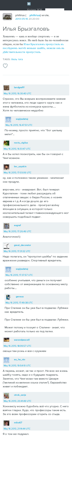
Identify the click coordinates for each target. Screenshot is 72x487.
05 (23, 18)
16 (26, 18)
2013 (18, 18)
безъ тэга (17, 59)
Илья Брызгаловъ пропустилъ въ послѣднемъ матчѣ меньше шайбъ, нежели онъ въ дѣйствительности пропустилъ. (33, 48)
